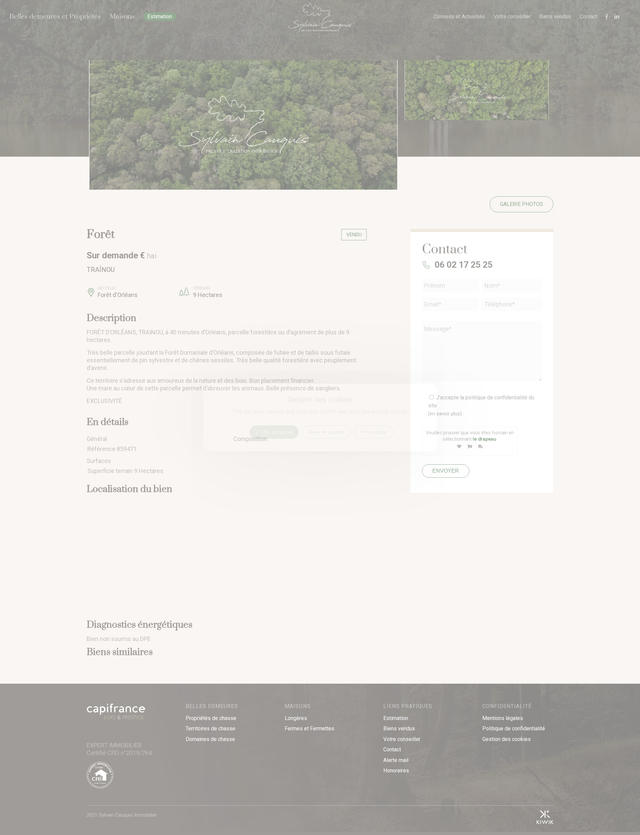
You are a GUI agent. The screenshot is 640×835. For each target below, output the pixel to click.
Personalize (374, 432)
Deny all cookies (327, 432)
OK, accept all (276, 432)
